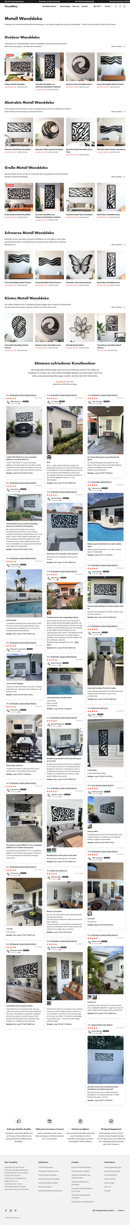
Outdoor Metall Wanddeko (81, 1167)
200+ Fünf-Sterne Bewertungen (51, 1)
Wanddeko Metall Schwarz (49, 1171)
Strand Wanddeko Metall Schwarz (48, 283)
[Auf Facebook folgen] (6, 1210)
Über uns (76, 6)
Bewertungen (65, 6)
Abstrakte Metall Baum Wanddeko (18, 149)
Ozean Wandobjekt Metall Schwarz (110, 84)
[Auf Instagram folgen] (10, 1210)
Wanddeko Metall (49, 6)
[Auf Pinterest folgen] (15, 1210)
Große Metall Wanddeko (48, 1175)
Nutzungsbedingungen (113, 1167)
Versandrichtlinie (110, 1175)
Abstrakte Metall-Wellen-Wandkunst (111, 149)
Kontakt (85, 6)
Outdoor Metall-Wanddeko (15, 84)
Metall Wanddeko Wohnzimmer (50, 1191)
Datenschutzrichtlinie (112, 1171)
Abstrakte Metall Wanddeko (49, 1179)
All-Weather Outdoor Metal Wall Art (23, 395)
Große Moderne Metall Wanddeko (18, 215)
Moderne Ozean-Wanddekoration (79, 84)
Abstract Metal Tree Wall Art (102, 1025)
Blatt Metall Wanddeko (75, 345)
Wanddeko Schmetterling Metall (78, 283)
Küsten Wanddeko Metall (48, 1183)
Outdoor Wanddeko (46, 1167)
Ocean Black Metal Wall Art (101, 482)
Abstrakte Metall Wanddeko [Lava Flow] (82, 1189)
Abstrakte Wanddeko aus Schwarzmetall (81, 1176)
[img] (65, 382)
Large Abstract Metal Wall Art (102, 785)
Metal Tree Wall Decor (99, 708)
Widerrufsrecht (110, 1179)
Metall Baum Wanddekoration (108, 215)
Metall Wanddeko (45, 1187)
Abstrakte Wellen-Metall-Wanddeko (49, 149)
